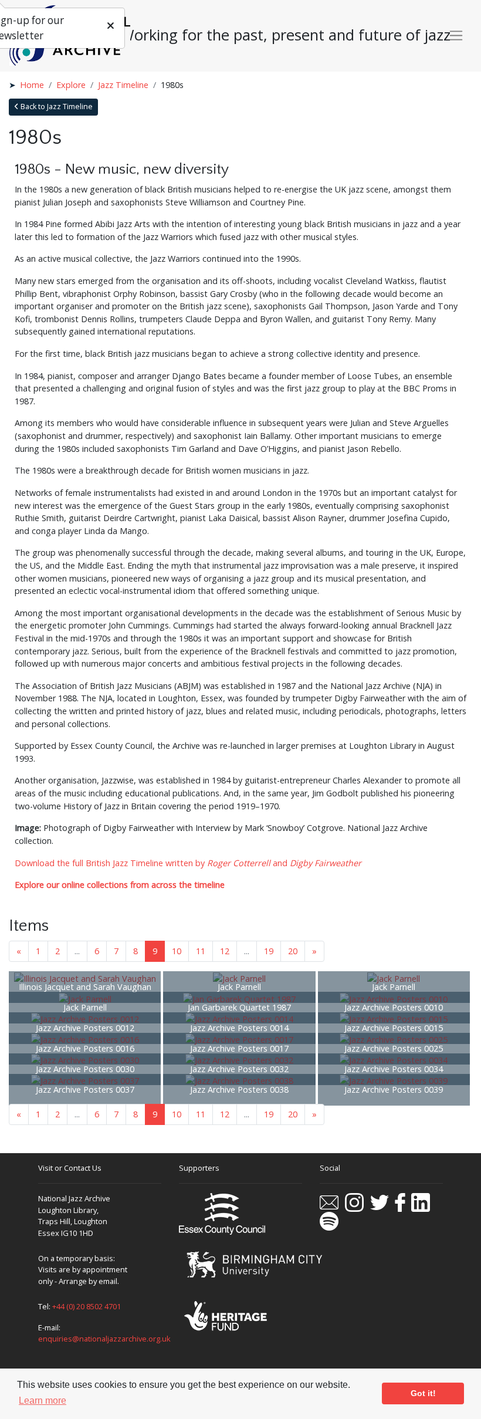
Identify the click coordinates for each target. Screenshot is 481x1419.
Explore (71, 84)
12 (224, 951)
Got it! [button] (423, 1393)
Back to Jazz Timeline (56, 107)
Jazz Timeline (123, 84)
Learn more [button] (42, 1401)
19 (268, 951)
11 (200, 951)
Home (32, 84)
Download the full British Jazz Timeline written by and (188, 863)
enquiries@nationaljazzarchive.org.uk (104, 1338)
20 (292, 951)
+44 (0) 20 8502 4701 (86, 1306)
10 (176, 951)
